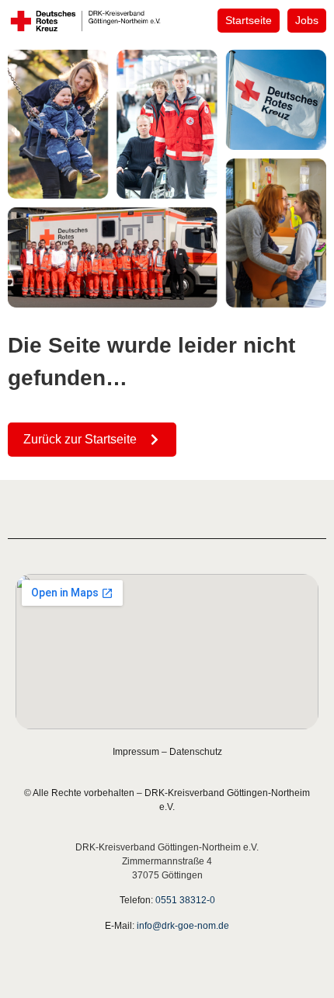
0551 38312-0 (185, 900)
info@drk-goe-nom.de (183, 925)
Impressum (136, 751)
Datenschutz (195, 751)
